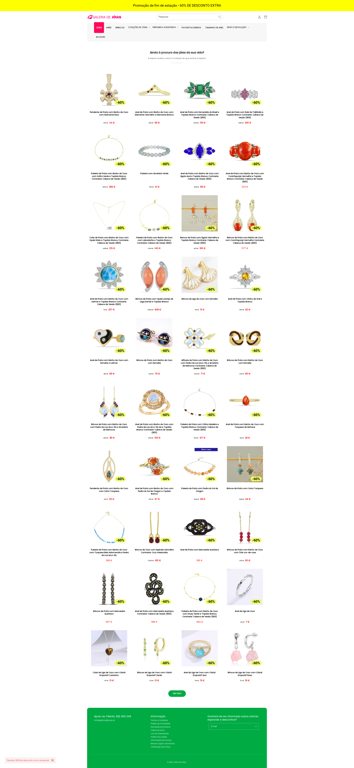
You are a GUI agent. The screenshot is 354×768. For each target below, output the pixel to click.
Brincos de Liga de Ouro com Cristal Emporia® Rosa (245, 674)
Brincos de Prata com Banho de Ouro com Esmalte (154, 361)
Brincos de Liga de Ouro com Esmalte (200, 299)
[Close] (52, 760)
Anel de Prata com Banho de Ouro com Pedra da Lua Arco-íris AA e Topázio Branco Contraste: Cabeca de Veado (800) (154, 428)
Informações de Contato (161, 740)
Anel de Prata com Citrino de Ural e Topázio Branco (245, 300)
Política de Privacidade (160, 723)
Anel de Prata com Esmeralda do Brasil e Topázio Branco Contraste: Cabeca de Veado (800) (199, 115)
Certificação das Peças (160, 747)
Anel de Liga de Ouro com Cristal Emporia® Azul (199, 674)
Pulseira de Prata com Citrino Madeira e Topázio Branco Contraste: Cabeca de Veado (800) (200, 427)
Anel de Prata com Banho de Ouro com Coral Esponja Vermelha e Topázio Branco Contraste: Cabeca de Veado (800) (245, 177)
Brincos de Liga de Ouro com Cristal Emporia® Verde (154, 674)
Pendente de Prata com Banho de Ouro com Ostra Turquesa (109, 490)
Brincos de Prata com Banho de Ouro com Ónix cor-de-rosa (245, 551)
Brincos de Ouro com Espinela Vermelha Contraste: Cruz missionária (154, 551)
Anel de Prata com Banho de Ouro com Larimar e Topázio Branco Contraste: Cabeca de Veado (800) (109, 302)
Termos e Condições (159, 720)
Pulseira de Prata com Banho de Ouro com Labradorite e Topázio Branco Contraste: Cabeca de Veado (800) (154, 240)
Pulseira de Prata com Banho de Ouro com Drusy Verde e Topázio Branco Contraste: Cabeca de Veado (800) (200, 614)
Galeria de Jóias (180, 762)
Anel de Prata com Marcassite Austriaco (199, 549)
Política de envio (158, 730)
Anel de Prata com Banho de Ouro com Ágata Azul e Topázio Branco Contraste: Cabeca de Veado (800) (199, 176)
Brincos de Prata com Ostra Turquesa (245, 488)
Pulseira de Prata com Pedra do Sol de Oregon (199, 490)
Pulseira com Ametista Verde (154, 173)
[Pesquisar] (220, 17)
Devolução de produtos (161, 727)
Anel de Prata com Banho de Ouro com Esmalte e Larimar (109, 361)
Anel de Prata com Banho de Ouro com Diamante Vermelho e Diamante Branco (154, 113)
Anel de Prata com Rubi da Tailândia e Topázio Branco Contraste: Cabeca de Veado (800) (244, 115)
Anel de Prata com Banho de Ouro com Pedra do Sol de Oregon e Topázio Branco (154, 491)
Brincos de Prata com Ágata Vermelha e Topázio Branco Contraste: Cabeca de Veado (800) (199, 240)
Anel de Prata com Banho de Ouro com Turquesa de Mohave (245, 425)
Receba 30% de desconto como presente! (28, 760)
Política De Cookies (159, 737)
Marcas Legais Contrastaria (163, 743)
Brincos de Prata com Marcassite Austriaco (109, 612)
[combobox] (190, 17)
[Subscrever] (256, 726)
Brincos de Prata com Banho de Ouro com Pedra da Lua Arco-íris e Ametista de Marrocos (109, 427)
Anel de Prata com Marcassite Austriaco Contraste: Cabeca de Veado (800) (154, 612)
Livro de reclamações (160, 733)
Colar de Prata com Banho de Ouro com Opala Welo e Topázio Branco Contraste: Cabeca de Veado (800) (109, 240)
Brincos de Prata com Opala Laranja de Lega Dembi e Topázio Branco (154, 300)
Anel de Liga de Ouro (245, 611)
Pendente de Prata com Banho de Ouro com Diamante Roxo (109, 113)
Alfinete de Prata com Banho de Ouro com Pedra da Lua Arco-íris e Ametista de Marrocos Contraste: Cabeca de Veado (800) (199, 364)
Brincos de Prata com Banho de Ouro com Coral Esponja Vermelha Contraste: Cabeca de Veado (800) (245, 240)
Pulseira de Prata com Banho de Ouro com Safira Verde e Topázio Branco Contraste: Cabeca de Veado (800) (109, 176)
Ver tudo (177, 693)
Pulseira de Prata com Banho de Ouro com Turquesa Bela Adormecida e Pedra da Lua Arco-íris (109, 552)
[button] (139, 27)
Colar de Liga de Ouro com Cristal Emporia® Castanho (109, 674)
